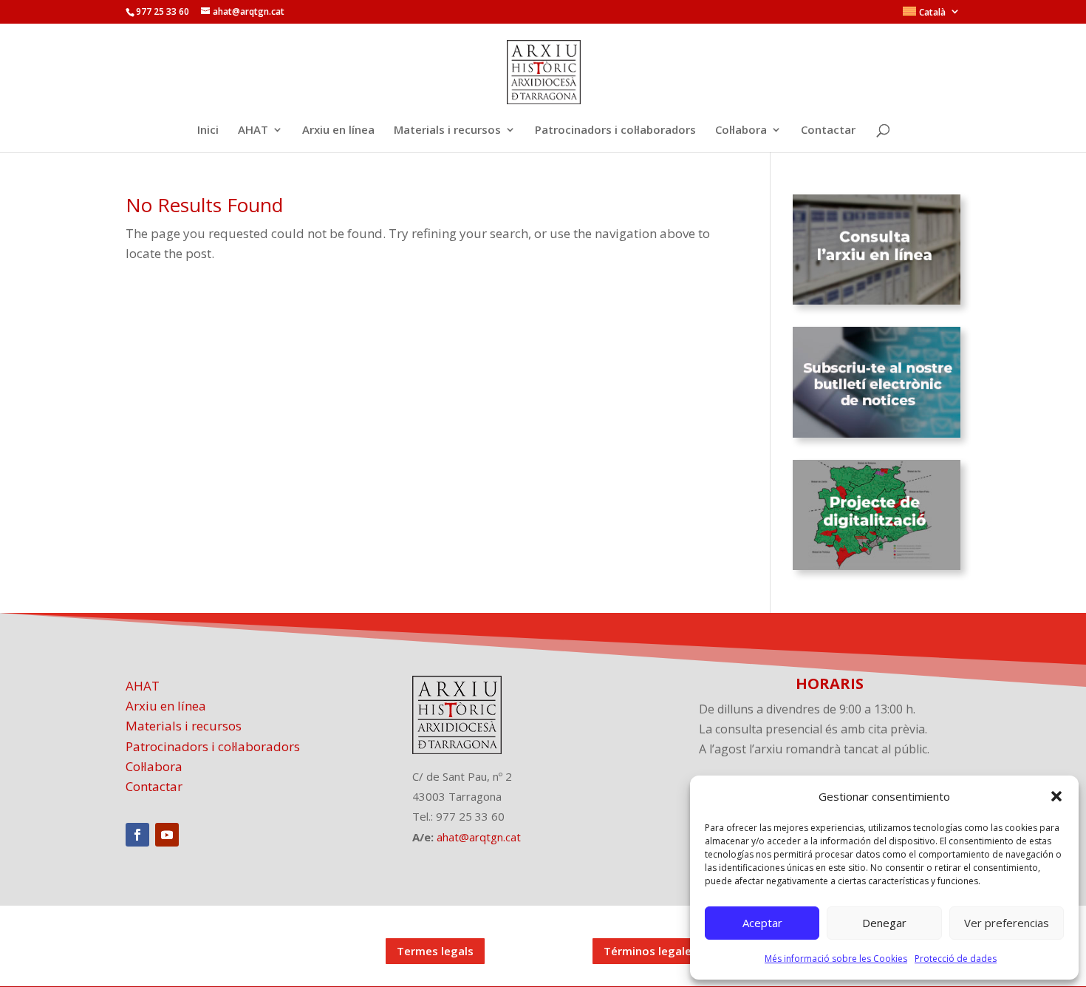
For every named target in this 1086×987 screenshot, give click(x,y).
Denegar (884, 922)
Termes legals (435, 950)
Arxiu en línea (338, 130)
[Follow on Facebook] (137, 835)
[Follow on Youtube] (167, 835)
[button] (1056, 796)
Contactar (828, 130)
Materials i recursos (447, 130)
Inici (208, 130)
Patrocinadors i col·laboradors (615, 130)
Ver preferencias (1006, 922)
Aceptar (762, 922)
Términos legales (650, 950)
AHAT (253, 130)
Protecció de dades (956, 958)
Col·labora (741, 130)
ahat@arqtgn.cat (479, 837)
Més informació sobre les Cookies (836, 958)
